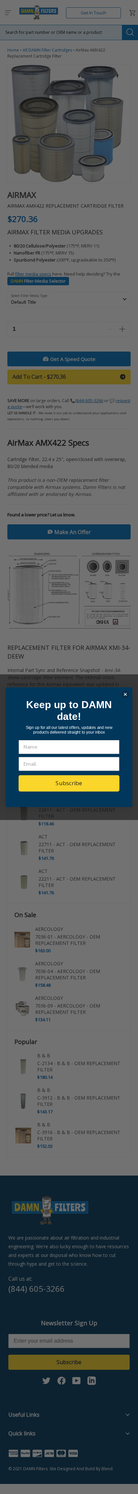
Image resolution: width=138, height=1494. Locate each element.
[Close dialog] (125, 694)
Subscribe (69, 783)
